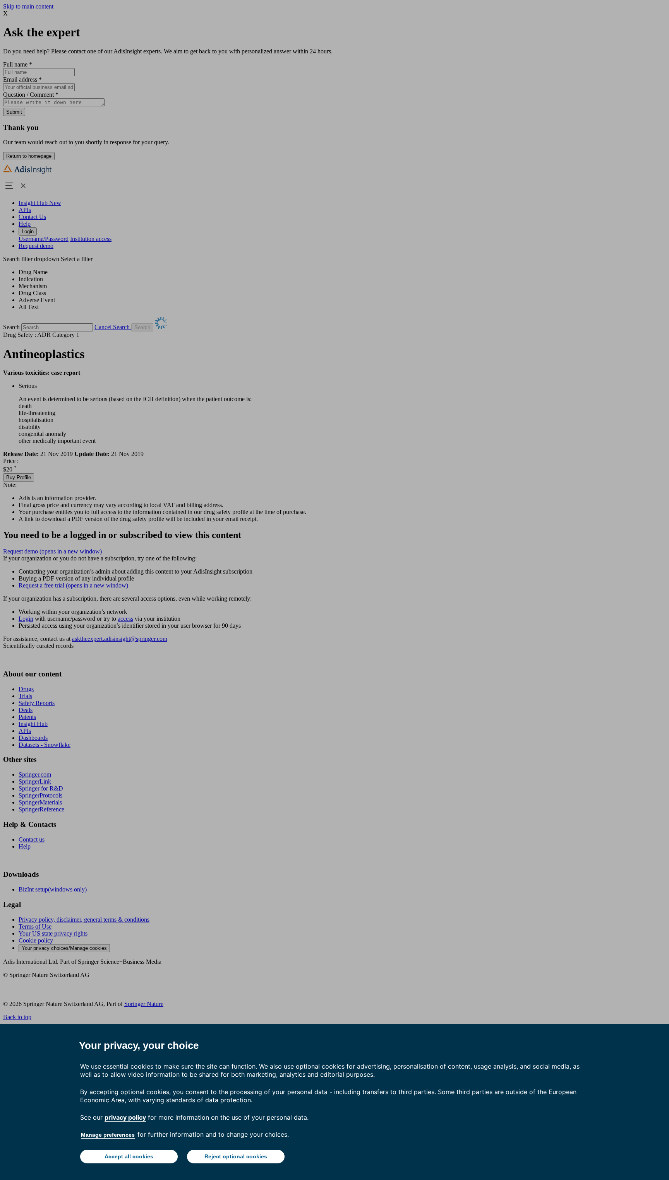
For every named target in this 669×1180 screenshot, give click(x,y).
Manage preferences (108, 1135)
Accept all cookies (129, 1156)
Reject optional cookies (235, 1156)
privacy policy (125, 1117)
